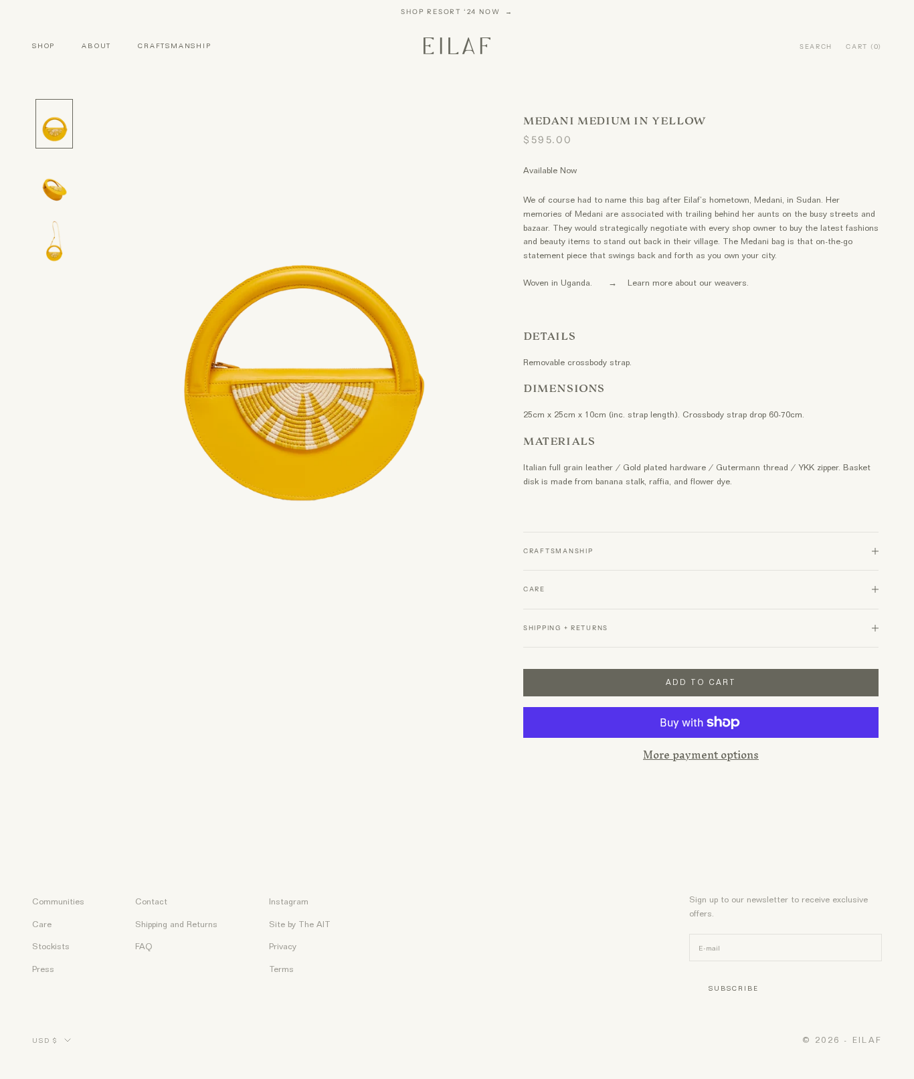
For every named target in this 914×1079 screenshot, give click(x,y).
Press (43, 969)
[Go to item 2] (54, 184)
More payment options (701, 756)
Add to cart (701, 682)
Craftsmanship (174, 45)
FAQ (144, 946)
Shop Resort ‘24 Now (451, 11)
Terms (281, 969)
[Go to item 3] (54, 243)
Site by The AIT (300, 924)
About (96, 45)
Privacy (282, 946)
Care (42, 924)
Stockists (51, 946)
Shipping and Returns (176, 924)
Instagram (288, 901)
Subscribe (734, 988)
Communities (58, 901)
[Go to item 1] (54, 124)
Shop (43, 45)
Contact (151, 901)
